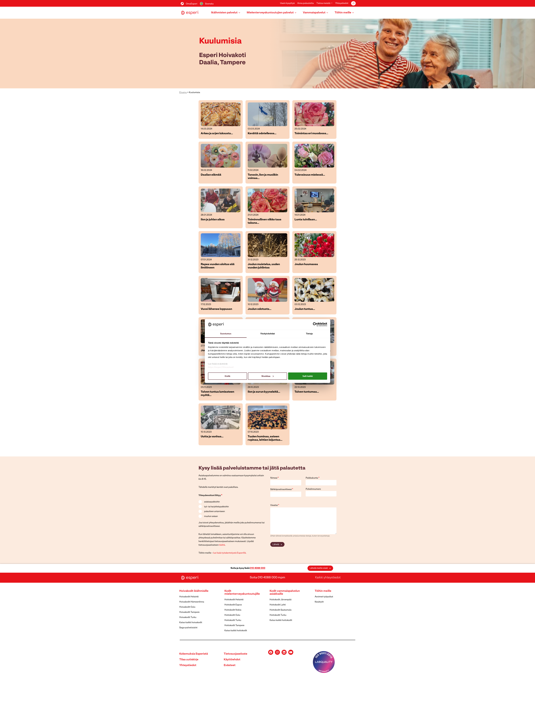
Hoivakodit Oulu (187, 607)
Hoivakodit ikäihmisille (193, 591)
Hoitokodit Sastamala (280, 610)
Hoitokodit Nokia (232, 610)
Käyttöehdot (232, 659)
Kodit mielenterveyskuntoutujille (242, 592)
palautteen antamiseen (214, 512)
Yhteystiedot (341, 3)
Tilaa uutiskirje (188, 659)
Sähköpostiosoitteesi (281, 489)
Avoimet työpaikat (324, 597)
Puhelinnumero (313, 489)
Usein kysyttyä (287, 3)
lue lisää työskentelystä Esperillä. (229, 553)
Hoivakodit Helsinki (189, 597)
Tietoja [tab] (309, 333)
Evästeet (229, 665)
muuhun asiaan (211, 516)
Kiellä (227, 376)
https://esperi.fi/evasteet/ (221, 367)
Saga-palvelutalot (188, 628)
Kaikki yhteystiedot (328, 577)
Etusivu (183, 92)
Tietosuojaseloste (235, 654)
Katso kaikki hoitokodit (235, 631)
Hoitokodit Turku (232, 620)
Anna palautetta (305, 3)
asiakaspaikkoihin (212, 502)
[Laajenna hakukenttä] (353, 3)
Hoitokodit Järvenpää (280, 600)
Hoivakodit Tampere (189, 612)
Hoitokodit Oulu (232, 615)
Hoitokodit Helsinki (234, 600)
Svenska (209, 4)
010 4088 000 (257, 568)
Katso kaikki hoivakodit (190, 622)
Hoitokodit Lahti (278, 605)
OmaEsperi (191, 4)
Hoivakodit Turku (187, 617)
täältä (222, 545)
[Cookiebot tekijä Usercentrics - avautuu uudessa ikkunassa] (315, 324)
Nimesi (274, 478)
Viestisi (274, 505)
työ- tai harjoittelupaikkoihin (216, 507)
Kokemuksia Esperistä (193, 654)
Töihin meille (323, 591)
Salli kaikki (307, 376)
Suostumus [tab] (225, 333)
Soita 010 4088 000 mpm (267, 577)
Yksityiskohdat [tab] (267, 333)
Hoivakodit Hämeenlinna (191, 602)
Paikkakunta (312, 478)
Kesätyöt (319, 602)
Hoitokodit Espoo (233, 605)
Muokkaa (266, 376)
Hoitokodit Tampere (234, 625)
